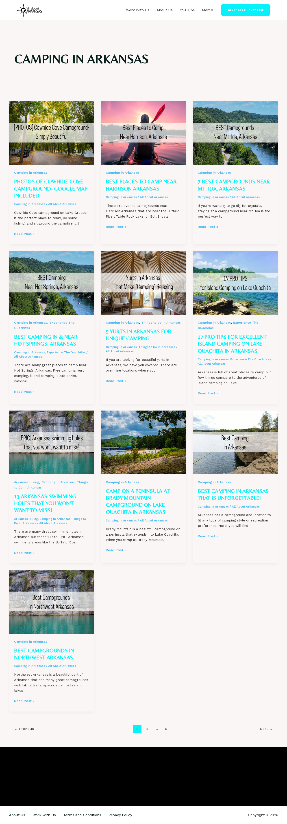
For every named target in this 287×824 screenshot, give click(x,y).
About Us (165, 10)
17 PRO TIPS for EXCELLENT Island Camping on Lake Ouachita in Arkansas (232, 344)
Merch (207, 10)
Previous (24, 729)
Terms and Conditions (82, 815)
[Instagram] (50, 776)
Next (266, 729)
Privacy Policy (120, 815)
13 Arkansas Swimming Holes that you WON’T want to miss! (45, 503)
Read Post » (24, 233)
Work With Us (137, 10)
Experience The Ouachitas (66, 352)
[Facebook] (43, 776)
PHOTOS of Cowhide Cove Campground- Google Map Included (50, 188)
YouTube (187, 10)
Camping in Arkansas (30, 172)
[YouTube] (57, 776)
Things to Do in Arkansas (161, 322)
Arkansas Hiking (26, 482)
